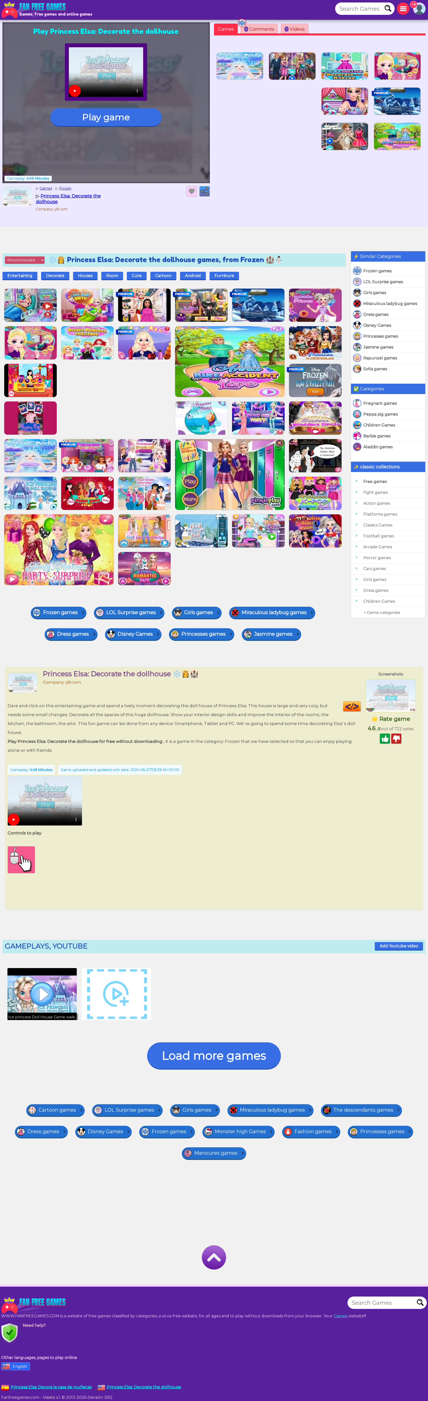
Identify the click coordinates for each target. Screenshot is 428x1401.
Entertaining (19, 275)
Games (226, 29)
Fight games (375, 492)
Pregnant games (380, 403)
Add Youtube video (399, 946)
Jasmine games (378, 347)
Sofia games (375, 369)
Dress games (375, 314)
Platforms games (380, 514)
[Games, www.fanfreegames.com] (34, 10)
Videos (295, 29)
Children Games (379, 425)
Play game (106, 117)
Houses (85, 275)
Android (193, 275)
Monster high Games (240, 1131)
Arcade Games (377, 547)
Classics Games (377, 525)
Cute (137, 275)
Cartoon (163, 275)
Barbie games (376, 436)
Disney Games (377, 325)
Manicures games (216, 1153)
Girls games (374, 292)
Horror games (377, 557)
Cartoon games (57, 1110)
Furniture (224, 275)
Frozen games (377, 271)
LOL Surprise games (383, 281)
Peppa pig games (380, 414)
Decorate (55, 275)
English (20, 1366)
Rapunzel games (380, 358)
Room (112, 275)
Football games (378, 536)
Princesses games (380, 336)
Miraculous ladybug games (390, 303)
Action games (376, 503)
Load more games (214, 1056)
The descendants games (363, 1110)
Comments (260, 29)
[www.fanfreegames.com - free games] (34, 1305)
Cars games (374, 568)
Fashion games (313, 1131)
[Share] (204, 191)
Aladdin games (378, 447)
